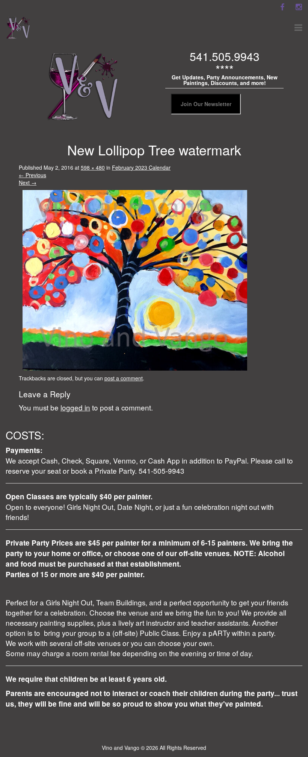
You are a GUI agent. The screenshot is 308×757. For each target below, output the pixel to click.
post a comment (123, 378)
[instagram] (298, 7)
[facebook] (282, 7)
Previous (32, 175)
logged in (75, 407)
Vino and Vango (120, 747)
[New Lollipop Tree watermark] (135, 279)
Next (27, 182)
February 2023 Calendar (141, 167)
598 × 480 (93, 167)
